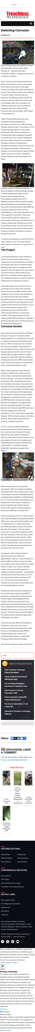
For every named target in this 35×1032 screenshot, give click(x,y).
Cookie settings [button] (5, 962)
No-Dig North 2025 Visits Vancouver (28, 800)
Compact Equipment (8, 924)
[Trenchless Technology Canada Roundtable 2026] (6, 813)
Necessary (6, 1012)
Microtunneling (23, 858)
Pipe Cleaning (6, 862)
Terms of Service (19, 937)
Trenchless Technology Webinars (12, 887)
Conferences (5, 907)
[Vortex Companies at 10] (6, 778)
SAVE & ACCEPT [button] (5, 1030)
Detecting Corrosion (15, 30)
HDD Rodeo (5, 879)
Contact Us (4, 915)
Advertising (5, 911)
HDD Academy (6, 876)
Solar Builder (20, 924)
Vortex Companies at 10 (6, 801)
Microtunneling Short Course (11, 883)
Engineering (22, 854)
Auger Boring (5, 854)
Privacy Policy (6, 937)
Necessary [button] (3, 1009)
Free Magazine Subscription (10, 904)
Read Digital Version (8, 900)
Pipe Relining (22, 862)
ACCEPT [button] (15, 962)
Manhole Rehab (6, 858)
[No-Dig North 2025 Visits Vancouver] (28, 778)
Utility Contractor (21, 927)
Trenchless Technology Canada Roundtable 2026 (6, 827)
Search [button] (23, 4)
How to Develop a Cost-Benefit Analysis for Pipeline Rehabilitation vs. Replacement (17, 795)
